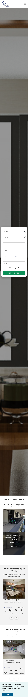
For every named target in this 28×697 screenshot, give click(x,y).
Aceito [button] (7, 694)
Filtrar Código (13, 268)
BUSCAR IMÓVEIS (14, 273)
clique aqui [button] (5, 690)
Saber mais (14, 546)
